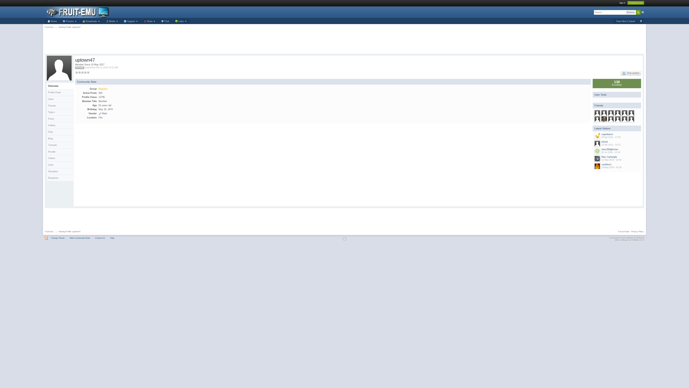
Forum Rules (623, 231)
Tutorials (52, 145)
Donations (53, 178)
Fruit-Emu (49, 231)
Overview (53, 86)
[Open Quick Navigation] (641, 21)
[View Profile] (597, 136)
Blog (50, 138)
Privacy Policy (637, 231)
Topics (51, 112)
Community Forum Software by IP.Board (626, 238)
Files (50, 132)
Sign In (622, 3)
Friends (52, 105)
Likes (51, 99)
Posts (51, 118)
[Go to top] (344, 239)
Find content (632, 73)
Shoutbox (53, 171)
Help (112, 238)
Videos (51, 158)
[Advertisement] (344, 43)
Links (51, 164)
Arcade (51, 151)
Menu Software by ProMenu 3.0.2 (629, 240)
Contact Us (100, 238)
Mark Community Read (80, 238)
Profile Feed (54, 92)
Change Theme (58, 238)
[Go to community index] (77, 12)
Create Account (636, 3)
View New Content (625, 21)
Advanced (642, 12)
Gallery (51, 125)
